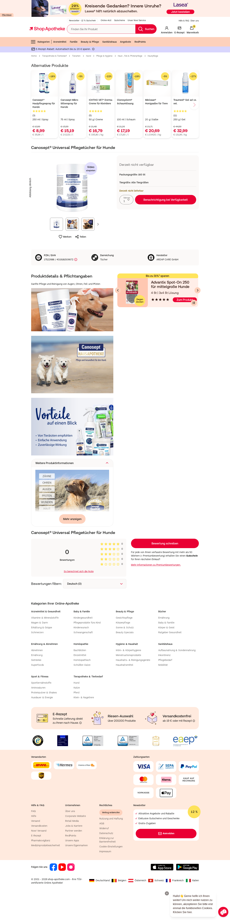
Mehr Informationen (115, 494)
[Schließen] (164, 410)
